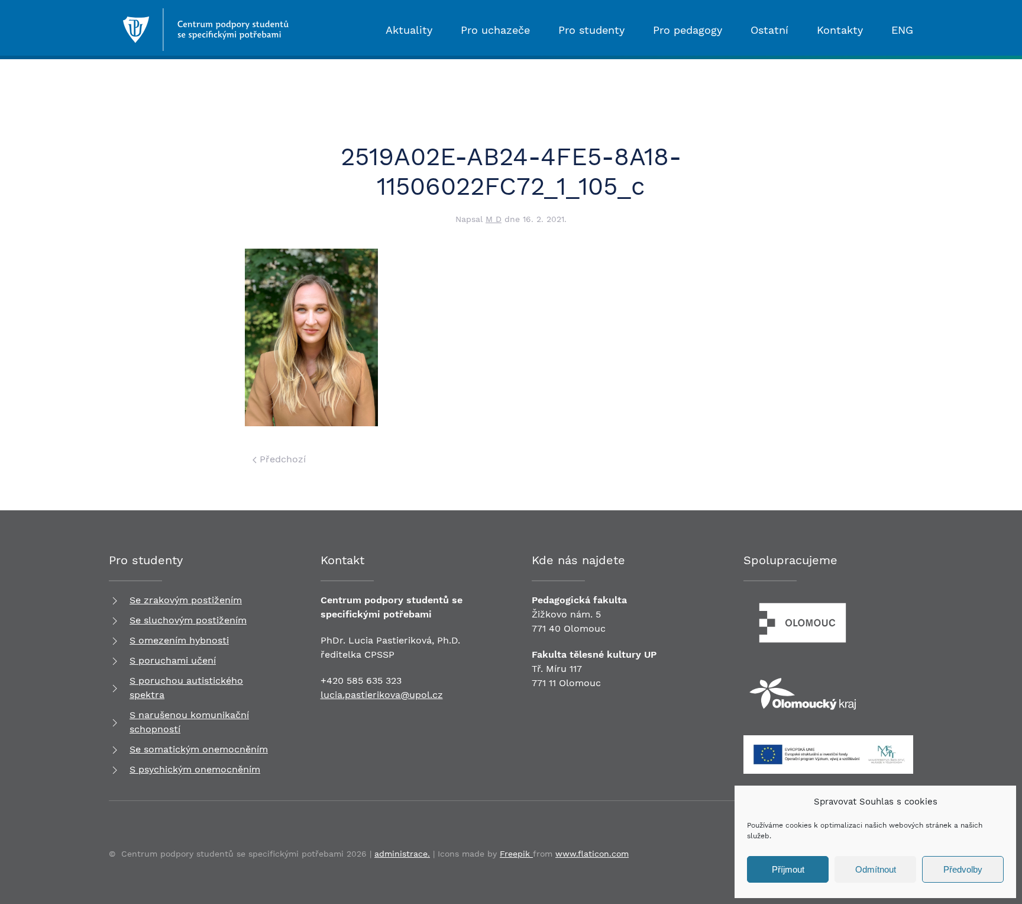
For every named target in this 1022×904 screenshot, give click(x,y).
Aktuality (409, 30)
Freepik (516, 853)
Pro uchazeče (495, 30)
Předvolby (962, 869)
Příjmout (788, 869)
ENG (902, 30)
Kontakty (840, 30)
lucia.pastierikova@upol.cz (382, 694)
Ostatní (769, 30)
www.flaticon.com (592, 853)
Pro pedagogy (687, 30)
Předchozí (281, 459)
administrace (401, 853)
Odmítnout (875, 869)
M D (494, 219)
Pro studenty (591, 30)
